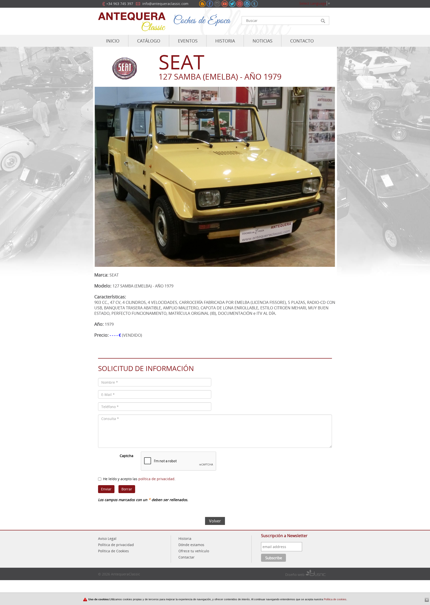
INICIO (112, 41)
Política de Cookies (113, 551)
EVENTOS (188, 41)
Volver (215, 521)
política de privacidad (156, 478)
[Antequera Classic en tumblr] (254, 3)
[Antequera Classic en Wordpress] (247, 3)
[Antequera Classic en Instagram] (217, 3)
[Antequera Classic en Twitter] (232, 3)
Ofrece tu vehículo (193, 551)
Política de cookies (334, 599)
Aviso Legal (107, 538)
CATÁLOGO (148, 41)
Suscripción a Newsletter (284, 535)
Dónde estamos (191, 544)
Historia (184, 538)
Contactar (186, 557)
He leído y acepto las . (139, 478)
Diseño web (295, 574)
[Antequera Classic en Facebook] (210, 3)
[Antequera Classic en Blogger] (202, 3)
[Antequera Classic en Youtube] (224, 3)
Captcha (126, 455)
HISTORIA (225, 41)
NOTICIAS (262, 41)
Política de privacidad (116, 544)
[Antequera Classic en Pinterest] (239, 3)
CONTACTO (302, 41)
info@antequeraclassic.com (165, 3)
